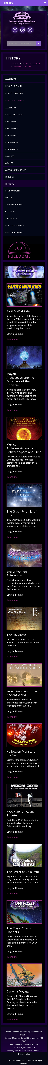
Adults (9, 163)
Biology (9, 177)
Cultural (10, 211)
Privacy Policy (24, 1054)
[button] (44, 86)
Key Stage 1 (11, 121)
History (9, 183)
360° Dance (11, 218)
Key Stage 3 (11, 135)
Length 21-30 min (14, 225)
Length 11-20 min (14, 100)
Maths (8, 197)
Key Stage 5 (11, 149)
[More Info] (12, 339)
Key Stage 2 (11, 128)
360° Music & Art (14, 204)
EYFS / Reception (14, 114)
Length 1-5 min (13, 86)
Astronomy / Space (15, 170)
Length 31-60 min (14, 232)
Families (9, 156)
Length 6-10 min (14, 93)
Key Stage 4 (11, 142)
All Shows (10, 78)
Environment (12, 190)
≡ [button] (45, 2)
